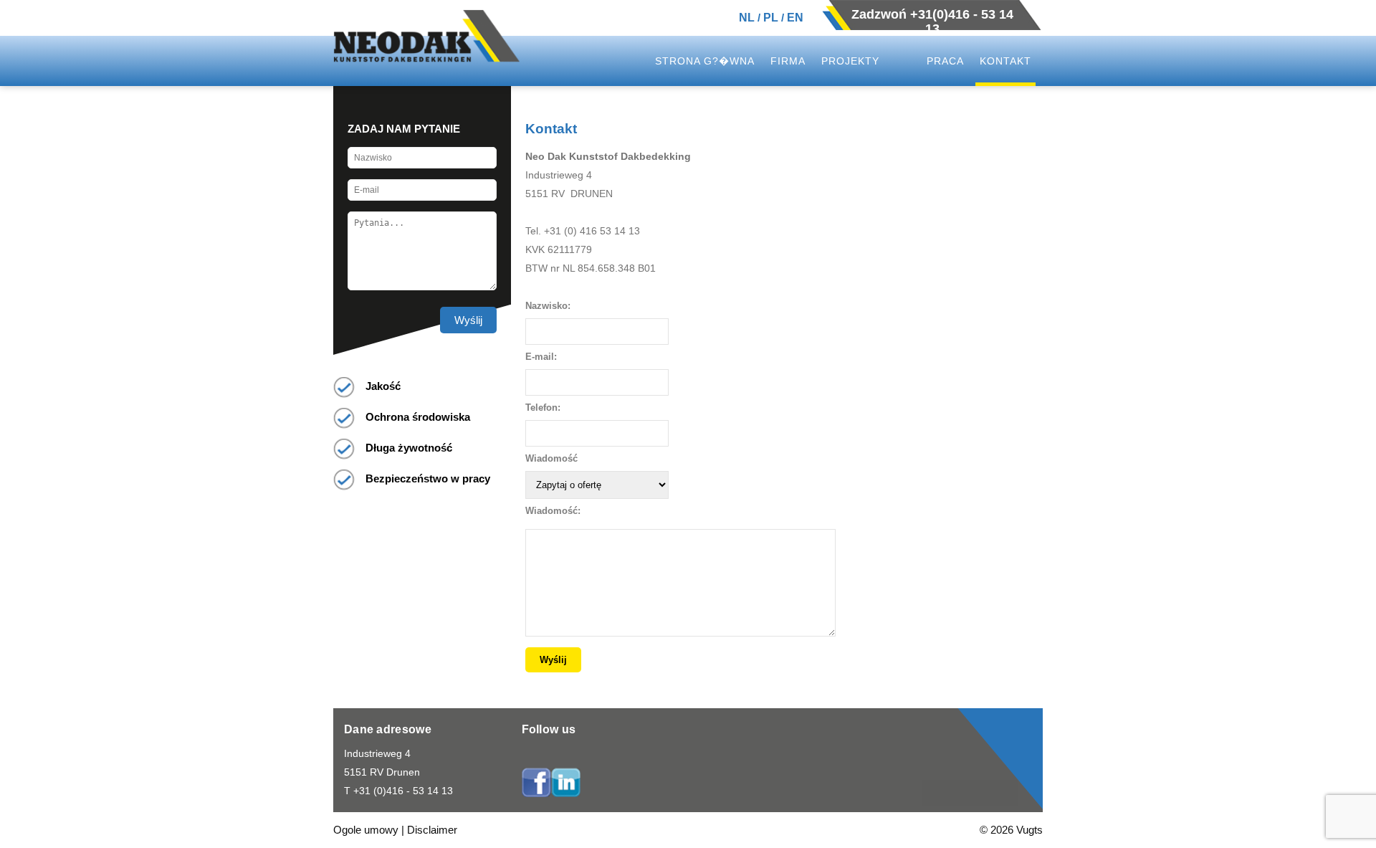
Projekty (850, 61)
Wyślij (468, 320)
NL (747, 17)
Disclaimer (432, 830)
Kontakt (1005, 61)
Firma (788, 61)
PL (770, 17)
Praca (945, 61)
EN (795, 17)
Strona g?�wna (705, 61)
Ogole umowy (365, 830)
